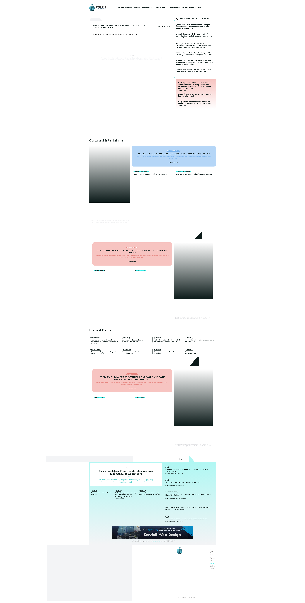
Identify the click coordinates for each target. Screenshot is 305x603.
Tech (125, 467)
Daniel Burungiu (173, 162)
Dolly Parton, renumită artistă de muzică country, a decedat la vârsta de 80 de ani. (194, 102)
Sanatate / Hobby (132, 374)
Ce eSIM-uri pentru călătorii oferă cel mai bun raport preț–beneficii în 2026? (188, 495)
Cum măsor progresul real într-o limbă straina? (152, 174)
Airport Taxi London (158, 540)
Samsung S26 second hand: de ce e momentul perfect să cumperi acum (186, 470)
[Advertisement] (152, 121)
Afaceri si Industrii (132, 247)
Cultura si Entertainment (99, 206)
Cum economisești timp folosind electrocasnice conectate (188, 507)
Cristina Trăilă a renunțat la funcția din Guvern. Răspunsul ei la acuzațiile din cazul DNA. (194, 71)
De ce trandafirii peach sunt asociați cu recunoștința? (174, 153)
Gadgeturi (94, 490)
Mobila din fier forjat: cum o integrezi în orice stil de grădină (103, 352)
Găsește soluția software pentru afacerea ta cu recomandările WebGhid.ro (126, 472)
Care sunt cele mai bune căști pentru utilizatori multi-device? (149, 493)
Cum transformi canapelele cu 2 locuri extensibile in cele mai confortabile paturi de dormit (104, 341)
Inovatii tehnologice (171, 491)
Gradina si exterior (96, 349)
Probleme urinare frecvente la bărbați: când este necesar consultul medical (132, 378)
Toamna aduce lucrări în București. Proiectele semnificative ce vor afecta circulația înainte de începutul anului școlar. (194, 62)
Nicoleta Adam (132, 261)
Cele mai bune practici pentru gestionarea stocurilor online (132, 251)
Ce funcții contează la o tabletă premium (101, 493)
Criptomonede (156, 541)
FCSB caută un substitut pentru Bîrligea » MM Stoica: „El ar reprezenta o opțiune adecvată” (194, 54)
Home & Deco (126, 337)
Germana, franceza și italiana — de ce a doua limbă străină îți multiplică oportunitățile (109, 212)
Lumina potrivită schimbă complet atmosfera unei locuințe (133, 341)
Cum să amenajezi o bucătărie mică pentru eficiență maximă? (136, 352)
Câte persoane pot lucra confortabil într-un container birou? (152, 274)
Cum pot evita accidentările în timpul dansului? (194, 174)
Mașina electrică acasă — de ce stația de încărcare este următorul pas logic (167, 341)
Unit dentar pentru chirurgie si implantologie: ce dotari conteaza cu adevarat (111, 401)
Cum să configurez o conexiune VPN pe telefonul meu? (186, 519)
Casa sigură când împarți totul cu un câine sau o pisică (167, 352)
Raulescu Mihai (95, 218)
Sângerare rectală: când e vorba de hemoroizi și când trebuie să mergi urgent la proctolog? (153, 401)
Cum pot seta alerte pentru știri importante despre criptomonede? (193, 309)
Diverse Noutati (131, 43)
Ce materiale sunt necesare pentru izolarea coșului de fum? (199, 352)
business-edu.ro (212, 562)
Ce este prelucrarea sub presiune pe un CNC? (182, 483)
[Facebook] (178, 556)
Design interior (95, 337)
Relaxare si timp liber (173, 151)
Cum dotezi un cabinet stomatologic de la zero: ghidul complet (193, 436)
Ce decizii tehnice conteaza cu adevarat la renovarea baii (199, 341)
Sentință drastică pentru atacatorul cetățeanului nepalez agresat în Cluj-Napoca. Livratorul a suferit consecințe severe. (194, 45)
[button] (214, 7)
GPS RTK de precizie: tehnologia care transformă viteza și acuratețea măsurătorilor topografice (126, 495)
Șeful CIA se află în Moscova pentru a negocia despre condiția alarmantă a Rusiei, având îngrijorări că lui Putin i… (193, 26)
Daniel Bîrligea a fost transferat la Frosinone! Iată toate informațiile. (195, 95)
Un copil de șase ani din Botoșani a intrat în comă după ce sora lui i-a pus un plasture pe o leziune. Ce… (194, 36)
